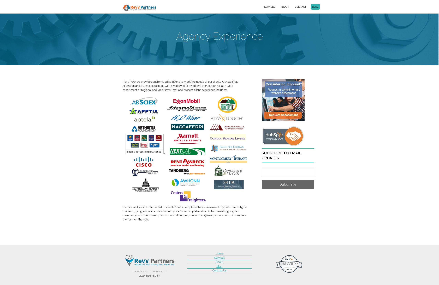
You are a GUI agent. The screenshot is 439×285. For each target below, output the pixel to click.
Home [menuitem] (219, 253)
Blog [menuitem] (315, 6)
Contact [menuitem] (300, 6)
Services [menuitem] (269, 6)
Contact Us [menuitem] (219, 270)
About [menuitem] (285, 6)
